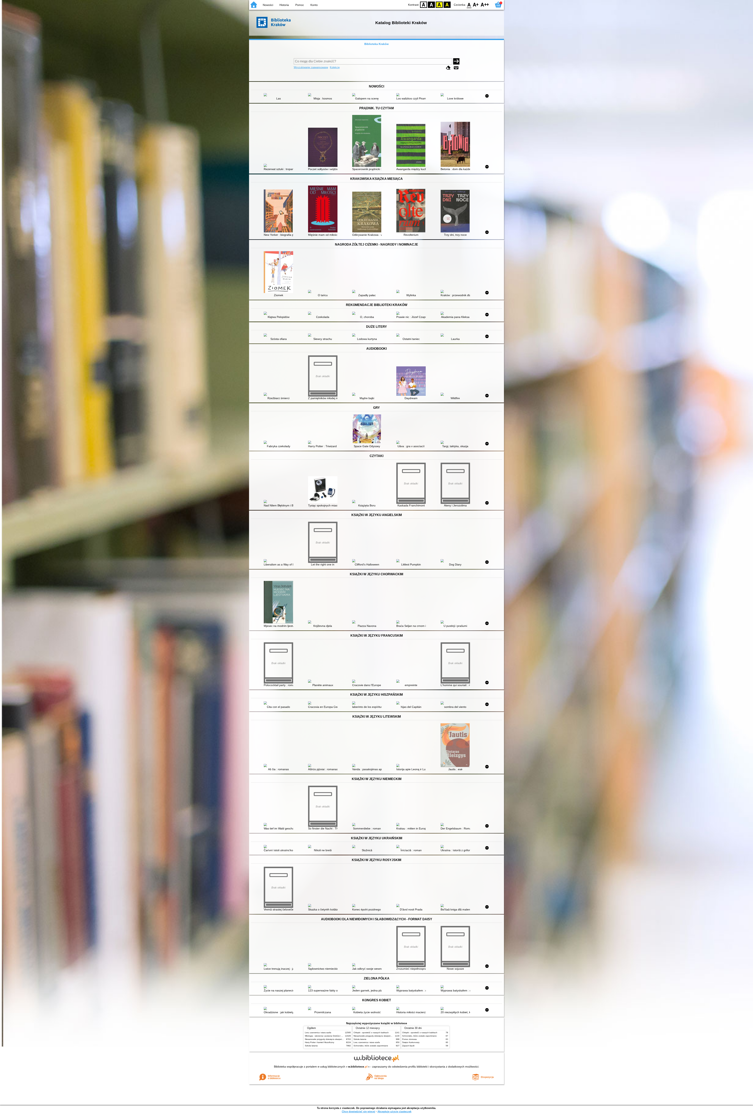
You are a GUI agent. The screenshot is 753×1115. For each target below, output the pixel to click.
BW (431, 4)
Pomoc (299, 4)
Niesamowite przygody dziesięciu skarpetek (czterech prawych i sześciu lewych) (340, 1039)
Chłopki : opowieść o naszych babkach (371, 1032)
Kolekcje (335, 67)
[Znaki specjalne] (456, 67)
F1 (476, 4)
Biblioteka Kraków (376, 44)
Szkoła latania (311, 1046)
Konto (314, 4)
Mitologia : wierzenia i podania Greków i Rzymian (327, 1036)
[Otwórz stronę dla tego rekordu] (279, 95)
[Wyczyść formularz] (448, 67)
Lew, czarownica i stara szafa (318, 1032)
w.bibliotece (357, 1066)
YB (439, 4)
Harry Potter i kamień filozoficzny (319, 1042)
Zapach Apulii (408, 1046)
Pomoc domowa (409, 1039)
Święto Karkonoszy (410, 1042)
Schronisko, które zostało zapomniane (371, 1046)
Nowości (268, 4)
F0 (469, 4)
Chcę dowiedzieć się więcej (358, 1111)
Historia (284, 4)
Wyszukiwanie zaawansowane (311, 67)
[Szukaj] (456, 61)
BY (447, 4)
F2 (485, 4)
